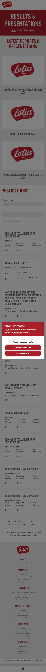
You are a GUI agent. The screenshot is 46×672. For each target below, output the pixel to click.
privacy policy (17, 332)
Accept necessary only (23, 342)
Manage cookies (23, 353)
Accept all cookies (23, 347)
